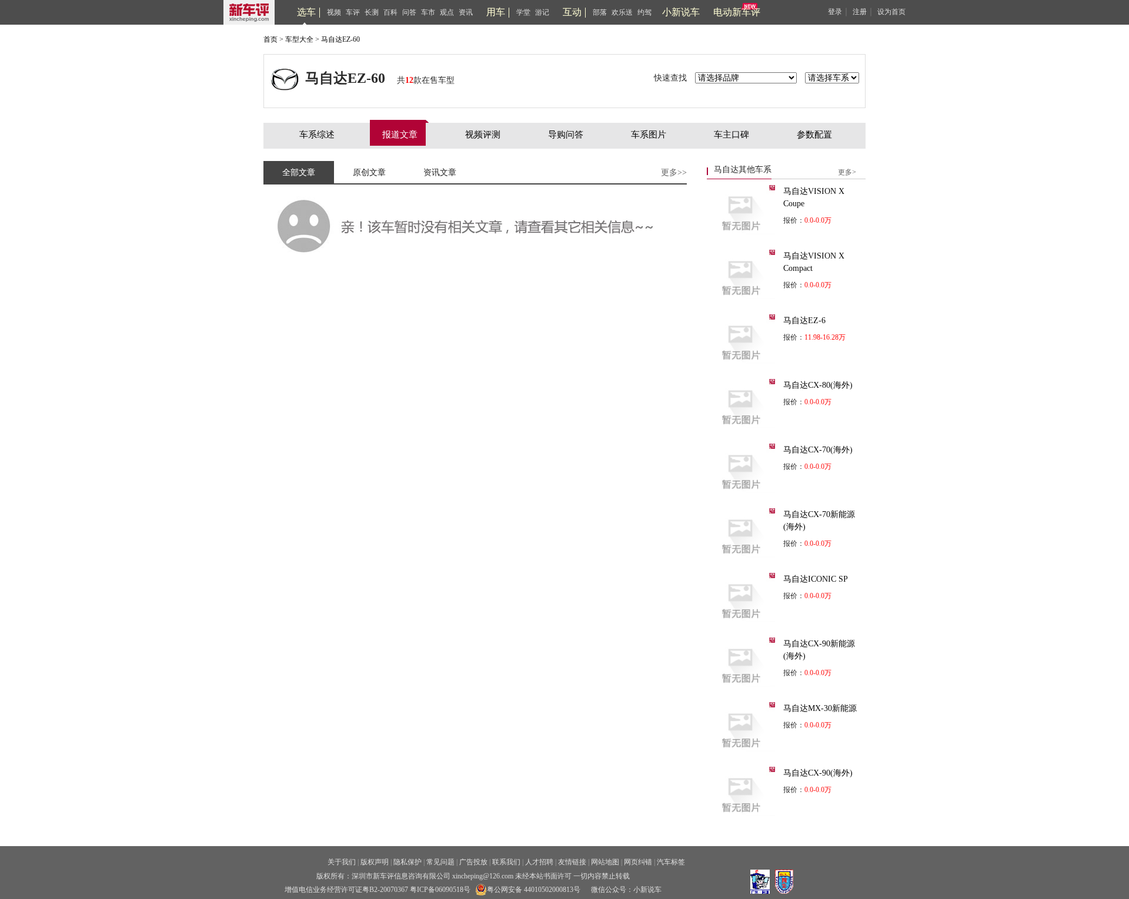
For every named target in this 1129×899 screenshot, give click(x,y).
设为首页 (891, 12)
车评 (353, 12)
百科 (390, 12)
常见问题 (440, 862)
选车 (306, 12)
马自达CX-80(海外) (818, 385)
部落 (600, 12)
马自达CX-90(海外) (818, 773)
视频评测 (482, 134)
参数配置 (814, 134)
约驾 (644, 12)
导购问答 (565, 134)
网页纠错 (638, 862)
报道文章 (399, 134)
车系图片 (648, 134)
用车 (495, 12)
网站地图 (605, 862)
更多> (847, 172)
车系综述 (317, 134)
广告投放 (473, 862)
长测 (372, 12)
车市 (428, 12)
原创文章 (369, 172)
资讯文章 (439, 172)
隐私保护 (407, 862)
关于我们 (342, 862)
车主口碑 (731, 134)
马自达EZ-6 (804, 320)
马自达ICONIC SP (815, 579)
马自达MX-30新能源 (820, 708)
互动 (572, 12)
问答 (409, 12)
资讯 (466, 12)
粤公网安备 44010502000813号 (533, 889)
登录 (835, 12)
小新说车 (681, 12)
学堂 (523, 12)
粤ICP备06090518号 (440, 889)
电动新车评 (736, 12)
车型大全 (299, 39)
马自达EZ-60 (340, 39)
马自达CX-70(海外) (818, 449)
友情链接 (572, 862)
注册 (860, 12)
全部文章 (298, 172)
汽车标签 (671, 862)
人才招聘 (539, 862)
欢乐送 (622, 12)
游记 (542, 12)
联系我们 (506, 862)
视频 (334, 12)
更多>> (674, 172)
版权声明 (374, 862)
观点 (447, 12)
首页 (270, 39)
